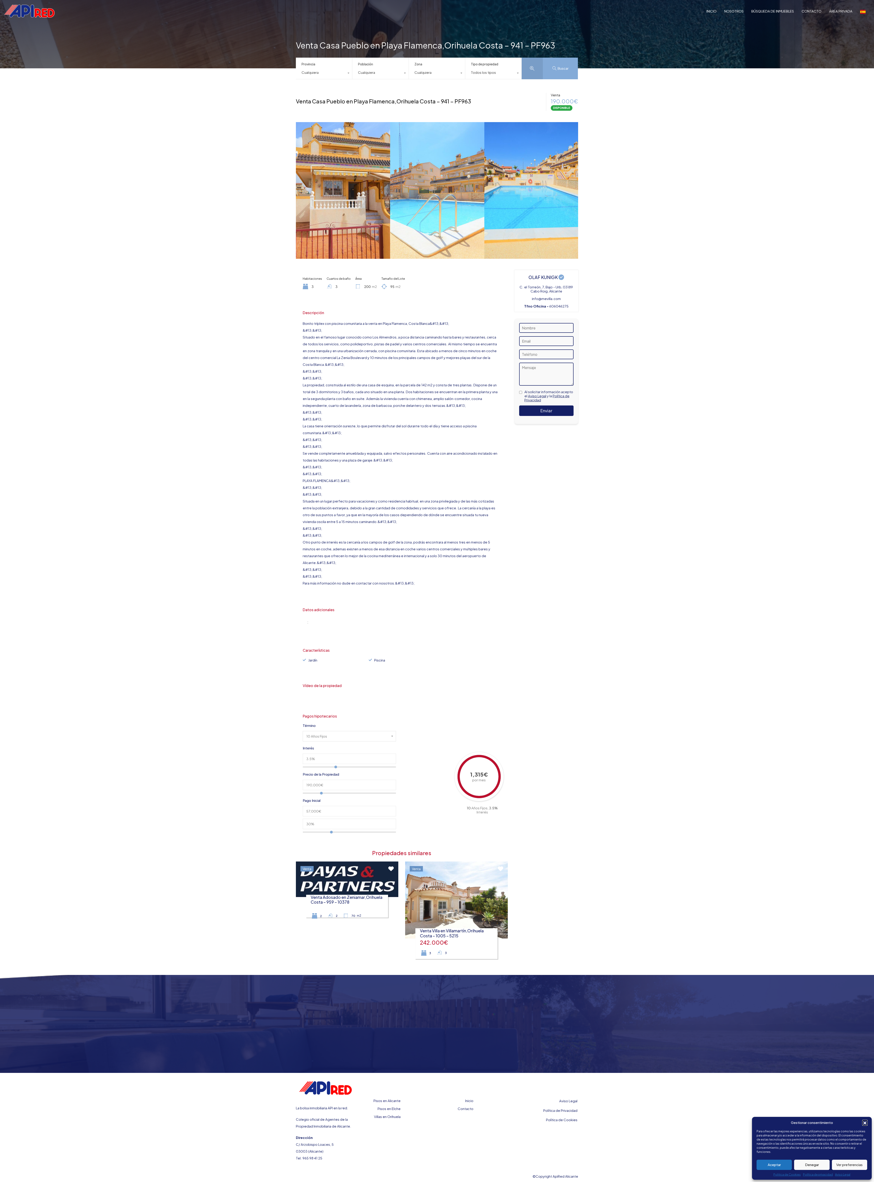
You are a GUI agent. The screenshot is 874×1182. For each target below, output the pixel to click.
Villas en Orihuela (387, 1116)
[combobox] (324, 73)
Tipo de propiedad (484, 64)
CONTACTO (811, 11)
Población (365, 64)
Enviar (546, 410)
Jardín (312, 660)
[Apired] (30, 15)
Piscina (379, 660)
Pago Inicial (311, 800)
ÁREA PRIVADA (840, 11)
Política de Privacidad (560, 1110)
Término (309, 725)
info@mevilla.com (546, 298)
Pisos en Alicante (387, 1100)
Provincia (308, 64)
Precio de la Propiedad (321, 774)
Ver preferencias (849, 1164)
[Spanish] (862, 11)
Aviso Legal (842, 1174)
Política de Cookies (561, 1120)
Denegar (812, 1164)
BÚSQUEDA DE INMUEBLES (772, 11)
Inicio (469, 1100)
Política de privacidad (818, 1174)
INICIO (711, 11)
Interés (308, 748)
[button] (865, 1122)
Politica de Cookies (787, 1174)
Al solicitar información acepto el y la (548, 396)
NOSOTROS (734, 11)
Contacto (465, 1108)
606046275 (559, 306)
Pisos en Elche (389, 1108)
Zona (418, 64)
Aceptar (774, 1164)
